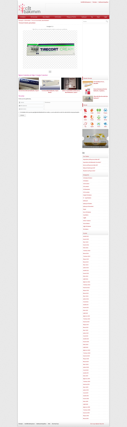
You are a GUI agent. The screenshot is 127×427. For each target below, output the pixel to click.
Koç (85, 113)
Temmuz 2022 (86, 284)
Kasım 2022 (86, 273)
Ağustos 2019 (86, 378)
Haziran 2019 (86, 384)
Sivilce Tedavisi (87, 220)
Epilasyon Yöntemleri (88, 206)
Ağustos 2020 (86, 350)
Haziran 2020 (86, 356)
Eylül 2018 (85, 404)
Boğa (92, 113)
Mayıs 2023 (86, 259)
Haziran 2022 (86, 287)
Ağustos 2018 (86, 407)
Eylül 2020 (85, 347)
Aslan (85, 119)
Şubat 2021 (86, 333)
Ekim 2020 (85, 344)
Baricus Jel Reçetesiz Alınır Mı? (90, 165)
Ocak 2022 (85, 301)
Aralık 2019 (86, 373)
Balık (105, 126)
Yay (85, 126)
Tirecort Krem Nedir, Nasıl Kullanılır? (40, 20)
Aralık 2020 (86, 338)
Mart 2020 (85, 364)
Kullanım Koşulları (103, 2)
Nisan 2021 (85, 327)
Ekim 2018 (85, 401)
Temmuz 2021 (86, 319)
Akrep (105, 119)
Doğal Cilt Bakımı (87, 195)
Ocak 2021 (85, 336)
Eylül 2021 (85, 313)
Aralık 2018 (86, 395)
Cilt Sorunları (34, 17)
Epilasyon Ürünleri (87, 203)
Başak (92, 119)
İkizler (98, 113)
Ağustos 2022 (86, 282)
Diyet (98, 17)
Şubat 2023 (86, 267)
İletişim (95, 2)
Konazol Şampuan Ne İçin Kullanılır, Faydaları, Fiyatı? (100, 90)
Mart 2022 (85, 296)
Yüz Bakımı (85, 229)
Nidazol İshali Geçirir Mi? (89, 168)
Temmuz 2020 (86, 353)
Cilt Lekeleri (86, 186)
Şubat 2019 (86, 390)
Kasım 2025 (86, 239)
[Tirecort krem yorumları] (50, 68)
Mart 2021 (85, 330)
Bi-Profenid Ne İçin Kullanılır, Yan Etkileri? (95, 147)
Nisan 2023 (86, 262)
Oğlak (92, 126)
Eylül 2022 (85, 279)
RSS (49, 423)
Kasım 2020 (86, 341)
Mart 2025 (85, 242)
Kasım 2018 (86, 398)
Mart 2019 (85, 387)
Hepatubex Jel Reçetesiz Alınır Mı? (91, 159)
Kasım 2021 (86, 307)
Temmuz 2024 (86, 250)
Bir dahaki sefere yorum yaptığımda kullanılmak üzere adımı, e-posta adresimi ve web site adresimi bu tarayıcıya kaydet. (49, 112)
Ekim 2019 (85, 375)
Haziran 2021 (86, 321)
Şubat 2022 (86, 299)
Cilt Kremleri (58, 17)
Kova (98, 126)
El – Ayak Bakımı (87, 198)
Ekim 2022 (85, 276)
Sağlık (105, 17)
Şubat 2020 (86, 367)
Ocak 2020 (85, 370)
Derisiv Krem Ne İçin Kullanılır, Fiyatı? (29, 90)
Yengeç (105, 113)
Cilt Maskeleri (86, 189)
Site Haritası (55, 423)
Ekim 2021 (85, 310)
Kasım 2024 (86, 245)
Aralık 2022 (86, 270)
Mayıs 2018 (86, 415)
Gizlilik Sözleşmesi (86, 2)
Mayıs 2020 (86, 358)
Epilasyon (84, 17)
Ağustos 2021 (86, 316)
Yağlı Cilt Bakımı (87, 226)
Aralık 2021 (85, 304)
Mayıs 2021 (86, 324)
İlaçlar (84, 209)
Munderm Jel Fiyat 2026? (89, 170)
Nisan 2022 (86, 293)
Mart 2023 (85, 264)
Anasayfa (21, 20)
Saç (92, 17)
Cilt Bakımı (22, 17)
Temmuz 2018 (86, 410)
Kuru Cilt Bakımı (87, 212)
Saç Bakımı (85, 215)
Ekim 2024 (85, 247)
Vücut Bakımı (46, 17)
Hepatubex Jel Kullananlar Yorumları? (92, 162)
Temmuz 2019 (86, 381)
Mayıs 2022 (86, 290)
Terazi (98, 119)
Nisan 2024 (86, 253)
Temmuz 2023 (86, 256)
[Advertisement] (76, 7)
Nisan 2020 (86, 361)
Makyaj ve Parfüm (71, 17)
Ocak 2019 (85, 393)
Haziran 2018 (86, 412)
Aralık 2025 (86, 236)
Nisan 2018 (85, 418)
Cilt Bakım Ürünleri (87, 178)
